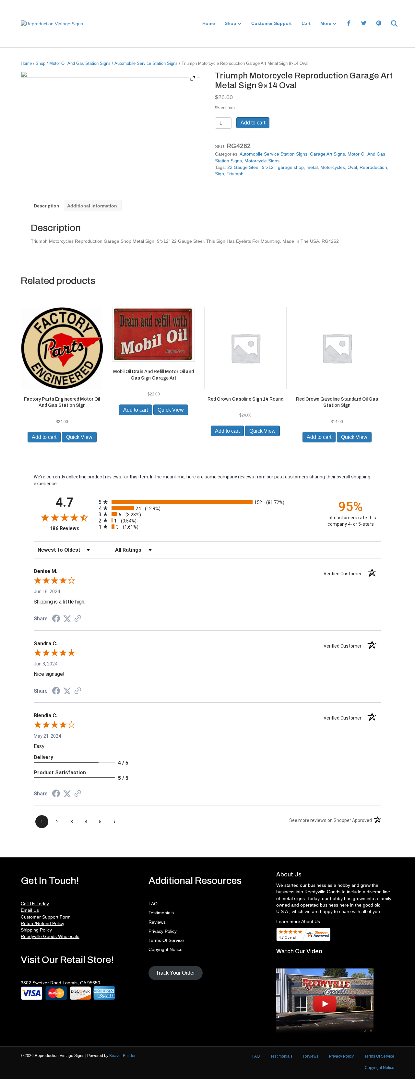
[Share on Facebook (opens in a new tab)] (56, 619)
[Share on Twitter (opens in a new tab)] (67, 618)
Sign (219, 173)
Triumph (235, 173)
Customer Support (271, 23)
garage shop (291, 167)
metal (312, 167)
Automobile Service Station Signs (146, 63)
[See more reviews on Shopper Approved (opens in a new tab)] (77, 619)
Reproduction (373, 167)
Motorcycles (332, 167)
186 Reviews (72, 528)
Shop (230, 23)
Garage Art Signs (327, 154)
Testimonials (161, 912)
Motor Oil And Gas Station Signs (80, 63)
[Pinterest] (378, 24)
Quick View (79, 437)
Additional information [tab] (92, 205)
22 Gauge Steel (243, 167)
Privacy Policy (162, 931)
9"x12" (268, 167)
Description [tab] (46, 205)
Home (208, 23)
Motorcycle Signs (261, 160)
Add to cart (253, 122)
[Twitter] (363, 24)
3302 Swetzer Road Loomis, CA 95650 (60, 982)
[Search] (390, 23)
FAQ (153, 903)
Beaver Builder (122, 1055)
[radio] (207, 502)
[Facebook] (348, 24)
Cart (306, 23)
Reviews (157, 922)
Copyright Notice (165, 949)
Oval (352, 167)
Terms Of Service (166, 940)
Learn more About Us (298, 921)
